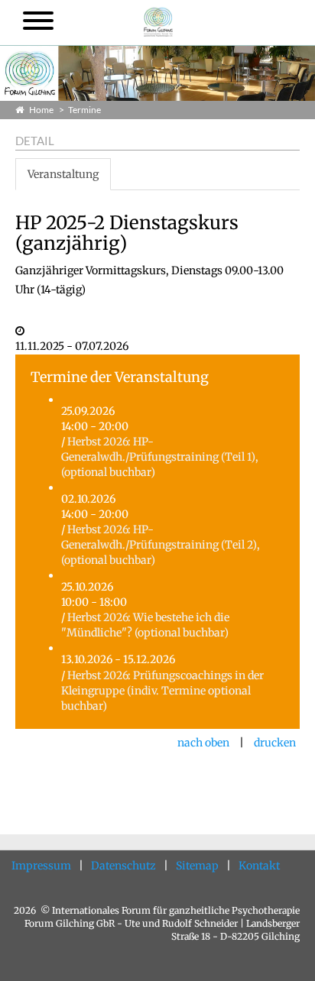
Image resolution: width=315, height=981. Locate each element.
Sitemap (197, 866)
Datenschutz (123, 866)
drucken (275, 743)
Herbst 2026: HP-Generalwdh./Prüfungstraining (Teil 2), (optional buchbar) (160, 545)
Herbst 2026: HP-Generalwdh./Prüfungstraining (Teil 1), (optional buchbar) (159, 457)
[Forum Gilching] (158, 21)
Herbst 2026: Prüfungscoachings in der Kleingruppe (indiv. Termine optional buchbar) (162, 691)
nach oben (203, 743)
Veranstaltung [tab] (63, 174)
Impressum (41, 866)
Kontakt (259, 866)
